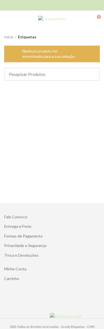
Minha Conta (15, 268)
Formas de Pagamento (23, 236)
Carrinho (11, 278)
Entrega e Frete (17, 226)
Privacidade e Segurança (25, 245)
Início (9, 36)
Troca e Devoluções (21, 255)
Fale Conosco (15, 216)
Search (92, 74)
